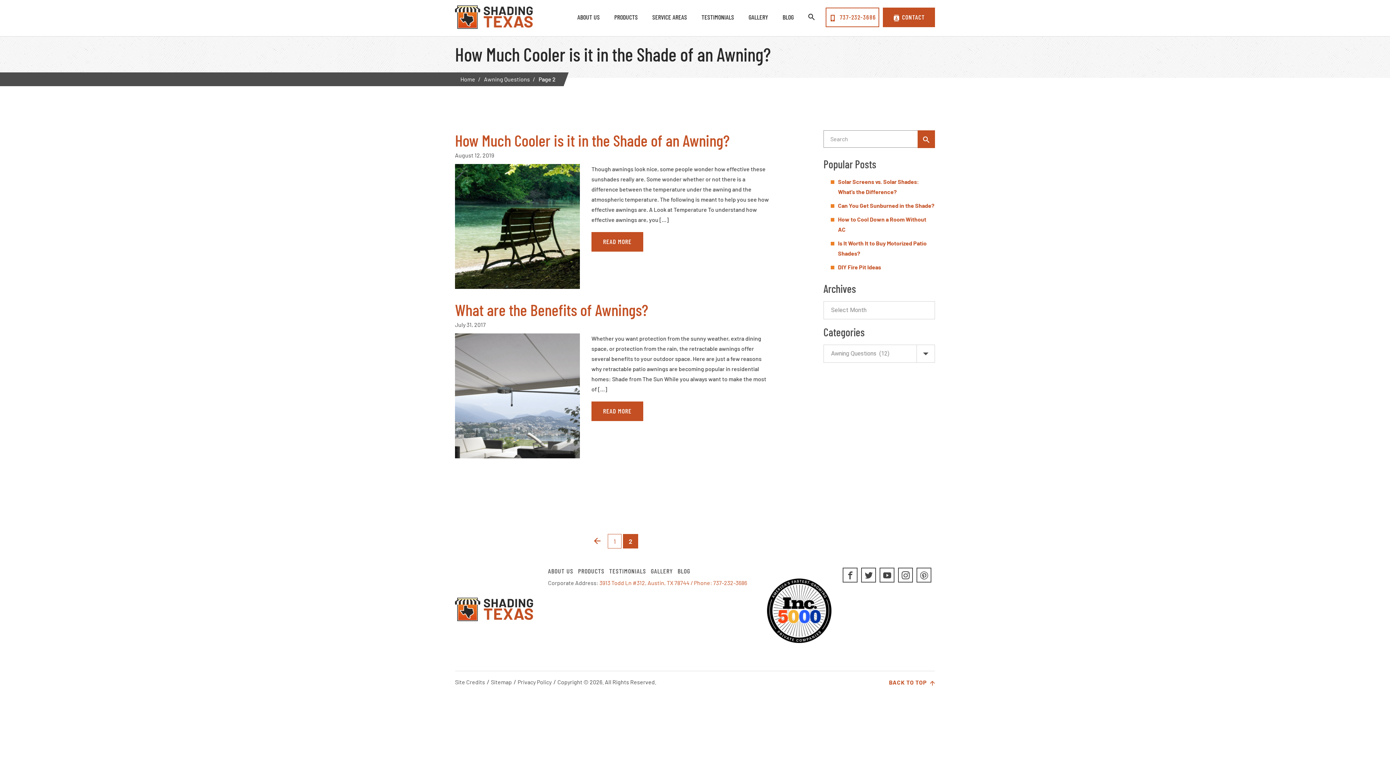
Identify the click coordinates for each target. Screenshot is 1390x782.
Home (467, 79)
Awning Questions (507, 79)
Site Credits (470, 681)
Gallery (662, 571)
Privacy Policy (535, 681)
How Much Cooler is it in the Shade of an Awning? (592, 140)
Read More (617, 241)
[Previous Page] (597, 541)
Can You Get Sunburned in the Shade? (886, 205)
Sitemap (501, 681)
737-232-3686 (857, 17)
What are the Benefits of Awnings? (551, 309)
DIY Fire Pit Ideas (859, 267)
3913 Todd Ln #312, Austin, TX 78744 (644, 582)
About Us (560, 571)
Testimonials (627, 571)
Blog (684, 571)
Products (591, 571)
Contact (913, 17)
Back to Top (908, 682)
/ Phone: (702, 582)
